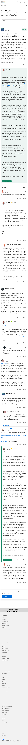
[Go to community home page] (4, 2)
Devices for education (5, 660)
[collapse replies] (14, 189)
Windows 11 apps (4, 631)
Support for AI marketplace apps (7, 706)
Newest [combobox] (24, 187)
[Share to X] (12, 611)
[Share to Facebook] (9, 611)
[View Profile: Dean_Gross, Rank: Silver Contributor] (2, 360)
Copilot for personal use (5, 625)
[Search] (17, 2)
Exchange (4, 5)
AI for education (4, 673)
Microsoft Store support (5, 642)
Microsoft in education (5, 658)
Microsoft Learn (4, 704)
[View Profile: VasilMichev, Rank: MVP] (2, 429)
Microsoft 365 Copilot (5, 691)
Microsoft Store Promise (5, 650)
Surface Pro (3, 617)
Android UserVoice (11, 85)
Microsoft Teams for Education (6, 662)
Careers (3, 720)
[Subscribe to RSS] (18, 611)
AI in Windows (4, 627)
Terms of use (3, 741)
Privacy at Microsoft (5, 726)
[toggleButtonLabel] (26, 5)
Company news (4, 724)
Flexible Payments (4, 652)
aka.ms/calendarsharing (18, 336)
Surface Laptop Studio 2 (5, 621)
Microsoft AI (3, 679)
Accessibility (3, 733)
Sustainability (4, 735)
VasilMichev (7, 428)
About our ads (4, 742)
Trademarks (9, 741)
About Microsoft (4, 722)
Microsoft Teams (4, 689)
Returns (3, 644)
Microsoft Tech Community (6, 708)
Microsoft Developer (5, 702)
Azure (2, 699)
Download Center (4, 639)
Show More (7, 285)
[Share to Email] (20, 611)
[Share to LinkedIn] (7, 611)
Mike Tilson (7, 29)
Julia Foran (8, 69)
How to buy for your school (6, 666)
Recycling (19, 741)
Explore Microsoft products (6, 629)
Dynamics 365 (4, 683)
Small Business (4, 693)
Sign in (6, 596)
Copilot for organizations (5, 623)
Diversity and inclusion (5, 731)
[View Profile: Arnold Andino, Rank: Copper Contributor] (2, 191)
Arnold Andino (8, 190)
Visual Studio (4, 714)
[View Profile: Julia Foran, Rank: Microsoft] (3, 203)
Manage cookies (19, 740)
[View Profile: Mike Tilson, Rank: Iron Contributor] (2, 29)
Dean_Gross (7, 360)
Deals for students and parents (6, 671)
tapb (6, 288)
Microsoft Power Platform (6, 687)
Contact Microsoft (8, 740)
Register (21, 2)
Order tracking (4, 646)
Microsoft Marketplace (5, 710)
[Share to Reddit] (14, 611)
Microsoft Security (4, 681)
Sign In (25, 2)
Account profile (4, 637)
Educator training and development (7, 669)
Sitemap (3, 740)
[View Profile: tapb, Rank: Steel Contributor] (2, 289)
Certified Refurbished (5, 648)
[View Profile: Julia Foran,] (3, 70)
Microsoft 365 (4, 685)
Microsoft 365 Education (5, 664)
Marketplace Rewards (5, 712)
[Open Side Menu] (1, 2)
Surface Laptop (4, 619)
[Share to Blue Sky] (16, 611)
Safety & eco (14, 741)
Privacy (14, 740)
